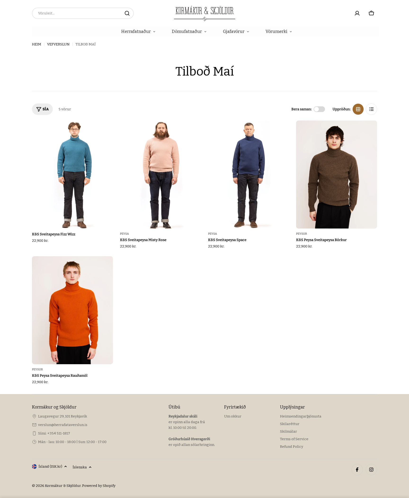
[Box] (358, 109)
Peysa (124, 233)
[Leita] (127, 13)
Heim (36, 44)
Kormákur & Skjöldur (63, 486)
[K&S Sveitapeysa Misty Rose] (160, 175)
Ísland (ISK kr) (50, 466)
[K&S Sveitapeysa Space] (248, 175)
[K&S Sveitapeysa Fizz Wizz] (72, 175)
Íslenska (80, 467)
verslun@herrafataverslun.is (62, 425)
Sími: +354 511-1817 (54, 433)
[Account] (357, 13)
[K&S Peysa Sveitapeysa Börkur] (336, 175)
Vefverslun (58, 44)
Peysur (301, 233)
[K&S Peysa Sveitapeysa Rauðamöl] (72, 310)
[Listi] (371, 109)
